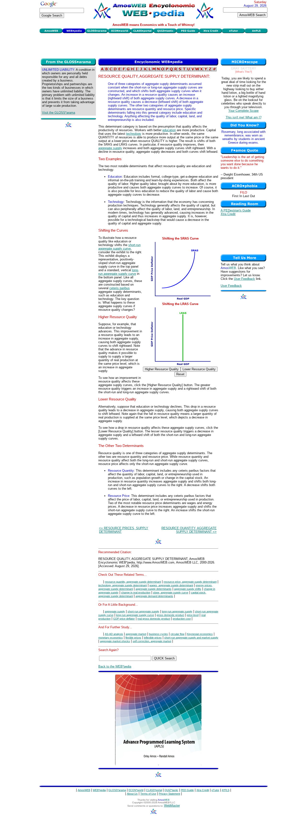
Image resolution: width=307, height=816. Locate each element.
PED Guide (187, 790)
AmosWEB (84, 790)
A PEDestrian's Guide (236, 210)
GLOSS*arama (117, 790)
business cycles (158, 634)
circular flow (177, 634)
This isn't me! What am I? (243, 117)
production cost (182, 618)
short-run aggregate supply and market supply (191, 637)
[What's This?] (243, 71)
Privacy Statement (169, 793)
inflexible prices (153, 637)
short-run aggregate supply (143, 611)
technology (133, 133)
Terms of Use (148, 793)
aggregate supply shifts (187, 588)
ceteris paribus (119, 288)
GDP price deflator (124, 618)
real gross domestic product (153, 618)
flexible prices (133, 637)
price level (193, 615)
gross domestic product (170, 615)
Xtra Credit (228, 214)
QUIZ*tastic (171, 790)
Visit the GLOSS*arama (58, 112)
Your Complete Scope (243, 110)
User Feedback (244, 279)
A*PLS (225, 790)
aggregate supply (110, 148)
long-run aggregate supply (177, 611)
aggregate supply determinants (153, 588)
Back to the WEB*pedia (114, 666)
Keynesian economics (200, 634)
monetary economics (110, 637)
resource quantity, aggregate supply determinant (133, 581)
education (169, 130)
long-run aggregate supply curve (118, 272)
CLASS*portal (154, 790)
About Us (132, 793)
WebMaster (172, 805)
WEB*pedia (99, 790)
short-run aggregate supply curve (119, 246)
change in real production (135, 592)
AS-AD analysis (114, 634)
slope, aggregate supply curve (170, 592)
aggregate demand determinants (154, 596)
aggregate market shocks (115, 641)
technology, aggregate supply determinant (122, 585)
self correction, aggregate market (152, 641)
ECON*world (136, 790)
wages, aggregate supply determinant (171, 585)
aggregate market (136, 634)
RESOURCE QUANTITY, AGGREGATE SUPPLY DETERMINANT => (189, 530)
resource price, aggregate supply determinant (190, 581)
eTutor (215, 790)
